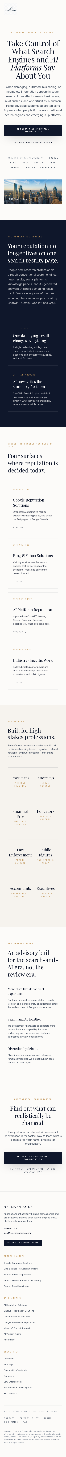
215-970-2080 (11, 1228)
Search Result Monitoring (16, 1286)
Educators (9, 1376)
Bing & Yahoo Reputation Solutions (21, 1268)
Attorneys (8, 1364)
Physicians (9, 1358)
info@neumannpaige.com (17, 1233)
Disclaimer (11, 1422)
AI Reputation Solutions (15, 1305)
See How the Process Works (33, 142)
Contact (9, 1418)
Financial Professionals (15, 1370)
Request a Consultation (23, 1243)
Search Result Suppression (17, 1274)
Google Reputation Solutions (18, 1263)
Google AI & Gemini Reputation (19, 1322)
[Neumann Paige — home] (10, 9)
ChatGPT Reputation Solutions (19, 1310)
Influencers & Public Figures (18, 1387)
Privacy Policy (29, 1418)
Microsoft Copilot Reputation (18, 1328)
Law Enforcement (12, 1381)
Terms (48, 1418)
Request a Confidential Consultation (33, 130)
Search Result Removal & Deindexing (22, 1280)
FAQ (25, 1422)
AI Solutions (10, 1339)
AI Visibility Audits (12, 1334)
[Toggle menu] (59, 9)
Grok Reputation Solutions (17, 1316)
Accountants (10, 1393)
